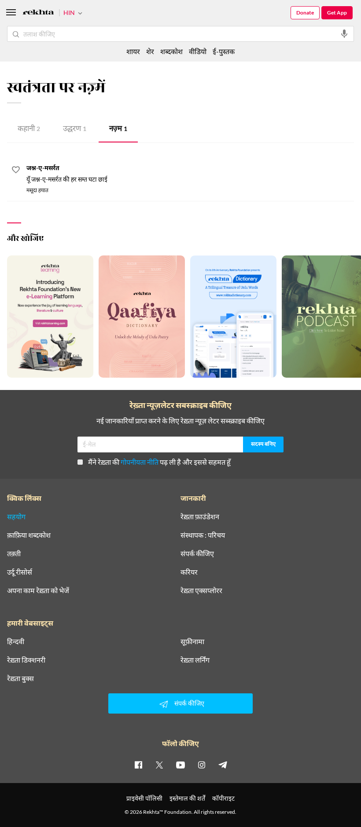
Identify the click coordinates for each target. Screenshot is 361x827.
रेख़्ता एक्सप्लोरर (201, 590)
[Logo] (38, 13)
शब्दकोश (171, 51)
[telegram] (223, 765)
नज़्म (118, 129)
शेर (150, 51)
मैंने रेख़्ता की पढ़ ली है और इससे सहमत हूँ (159, 462)
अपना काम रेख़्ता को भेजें (38, 590)
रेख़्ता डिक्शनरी (26, 659)
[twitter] (159, 765)
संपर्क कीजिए (197, 553)
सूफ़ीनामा (192, 641)
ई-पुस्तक (224, 51)
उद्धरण (74, 129)
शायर (133, 51)
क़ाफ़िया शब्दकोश (29, 535)
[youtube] (180, 765)
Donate (305, 12)
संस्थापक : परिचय (202, 535)
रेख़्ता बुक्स (20, 678)
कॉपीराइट (223, 798)
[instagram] (202, 765)
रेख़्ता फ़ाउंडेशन (199, 516)
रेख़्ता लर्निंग (195, 659)
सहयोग (16, 516)
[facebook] (138, 765)
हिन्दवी (15, 641)
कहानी (29, 129)
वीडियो (197, 51)
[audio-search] (344, 33)
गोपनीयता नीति (139, 462)
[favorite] (16, 171)
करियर (189, 572)
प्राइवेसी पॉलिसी (144, 798)
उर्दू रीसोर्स (19, 572)
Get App (337, 12)
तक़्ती (14, 553)
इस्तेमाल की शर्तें (187, 798)
